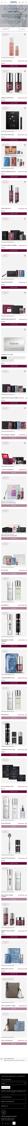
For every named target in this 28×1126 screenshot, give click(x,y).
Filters (5, 29)
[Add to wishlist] (25, 34)
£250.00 (11, 360)
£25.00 (4, 357)
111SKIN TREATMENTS (7, 1101)
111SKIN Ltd (4, 1106)
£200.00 (4, 360)
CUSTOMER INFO (6, 1097)
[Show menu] (1, 2)
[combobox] (13, 1083)
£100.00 (16, 357)
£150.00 (22, 357)
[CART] (25, 2)
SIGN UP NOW (5, 1087)
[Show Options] (25, 1083)
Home (5, 8)
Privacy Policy (14, 1091)
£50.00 (9, 357)
